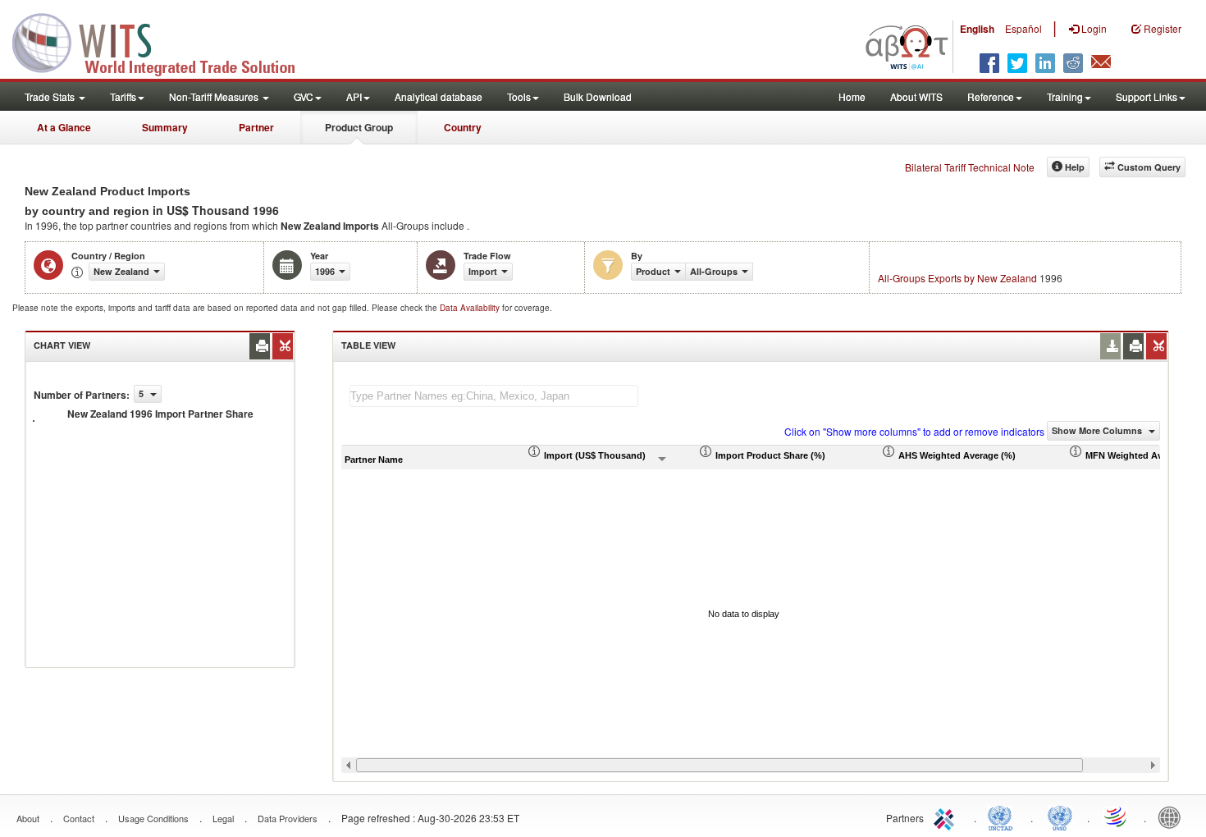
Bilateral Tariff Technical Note (970, 167)
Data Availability (471, 307)
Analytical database (438, 96)
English (977, 28)
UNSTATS (1060, 816)
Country (463, 127)
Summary (165, 127)
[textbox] (493, 396)
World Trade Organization (1116, 816)
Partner (256, 127)
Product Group (359, 127)
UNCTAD (1003, 816)
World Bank (1173, 816)
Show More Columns (1098, 430)
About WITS (916, 96)
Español (1023, 28)
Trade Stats (51, 96)
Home (852, 96)
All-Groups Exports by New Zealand (957, 278)
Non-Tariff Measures (215, 96)
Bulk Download (598, 96)
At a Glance (64, 127)
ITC (946, 816)
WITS (164, 41)
